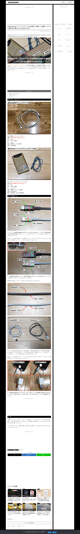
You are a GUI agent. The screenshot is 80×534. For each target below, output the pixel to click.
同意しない (54, 532)
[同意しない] (78, 531)
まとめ (11, 96)
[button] (72, 50)
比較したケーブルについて (15, 93)
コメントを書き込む (29, 522)
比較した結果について (14, 94)
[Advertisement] (29, 15)
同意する (49, 532)
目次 (28, 91)
